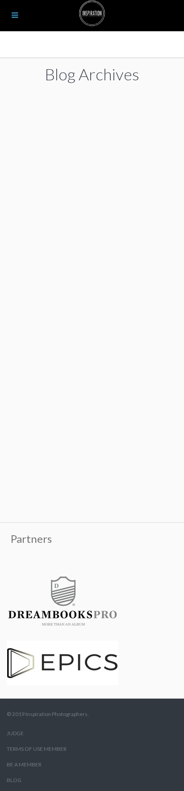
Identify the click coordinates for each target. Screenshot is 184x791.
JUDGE (15, 733)
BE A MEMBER (24, 764)
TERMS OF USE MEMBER (37, 748)
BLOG (14, 780)
